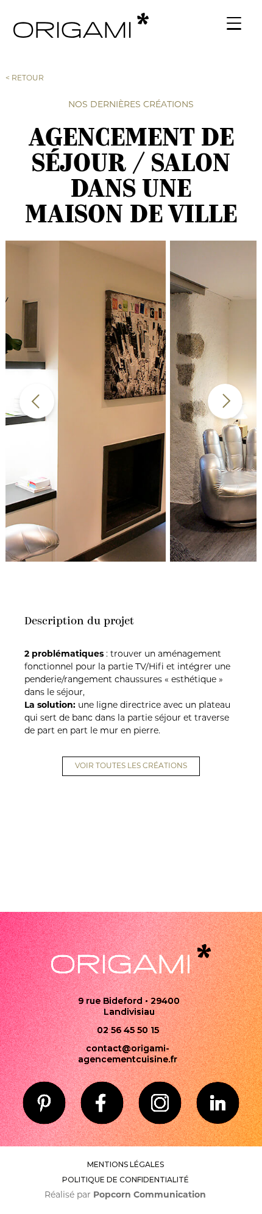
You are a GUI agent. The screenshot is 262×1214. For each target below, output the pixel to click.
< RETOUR (24, 78)
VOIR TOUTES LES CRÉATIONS (131, 766)
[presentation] (36, 401)
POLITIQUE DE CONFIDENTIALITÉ (125, 1179)
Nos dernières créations (131, 105)
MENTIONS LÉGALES (125, 1164)
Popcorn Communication (149, 1195)
